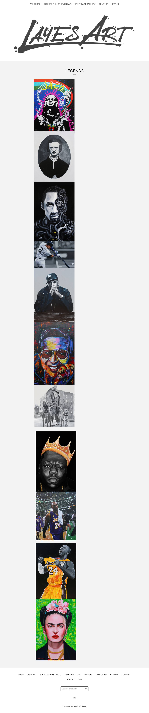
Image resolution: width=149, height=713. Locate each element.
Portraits (114, 675)
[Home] (74, 34)
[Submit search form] (86, 688)
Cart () (115, 4)
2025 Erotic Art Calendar (57, 4)
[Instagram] (74, 698)
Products (35, 4)
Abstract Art (101, 675)
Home (21, 675)
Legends (88, 675)
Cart (80, 679)
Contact (103, 4)
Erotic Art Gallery (85, 4)
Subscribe (126, 675)
